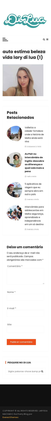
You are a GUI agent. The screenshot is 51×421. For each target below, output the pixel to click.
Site (9, 324)
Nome (11, 292)
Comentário (15, 266)
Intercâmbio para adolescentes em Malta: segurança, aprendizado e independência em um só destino (34, 215)
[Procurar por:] (25, 371)
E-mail (11, 308)
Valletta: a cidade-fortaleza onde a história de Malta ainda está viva (34, 134)
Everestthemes (10, 417)
